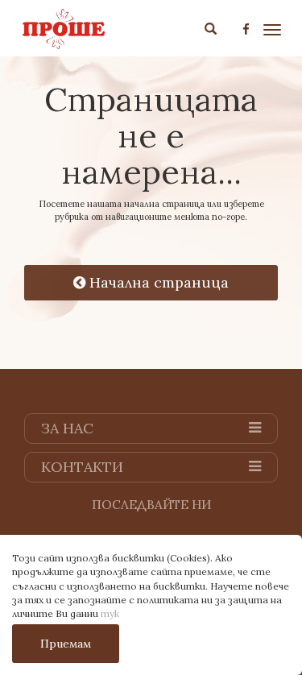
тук (110, 613)
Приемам (65, 643)
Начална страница (157, 282)
